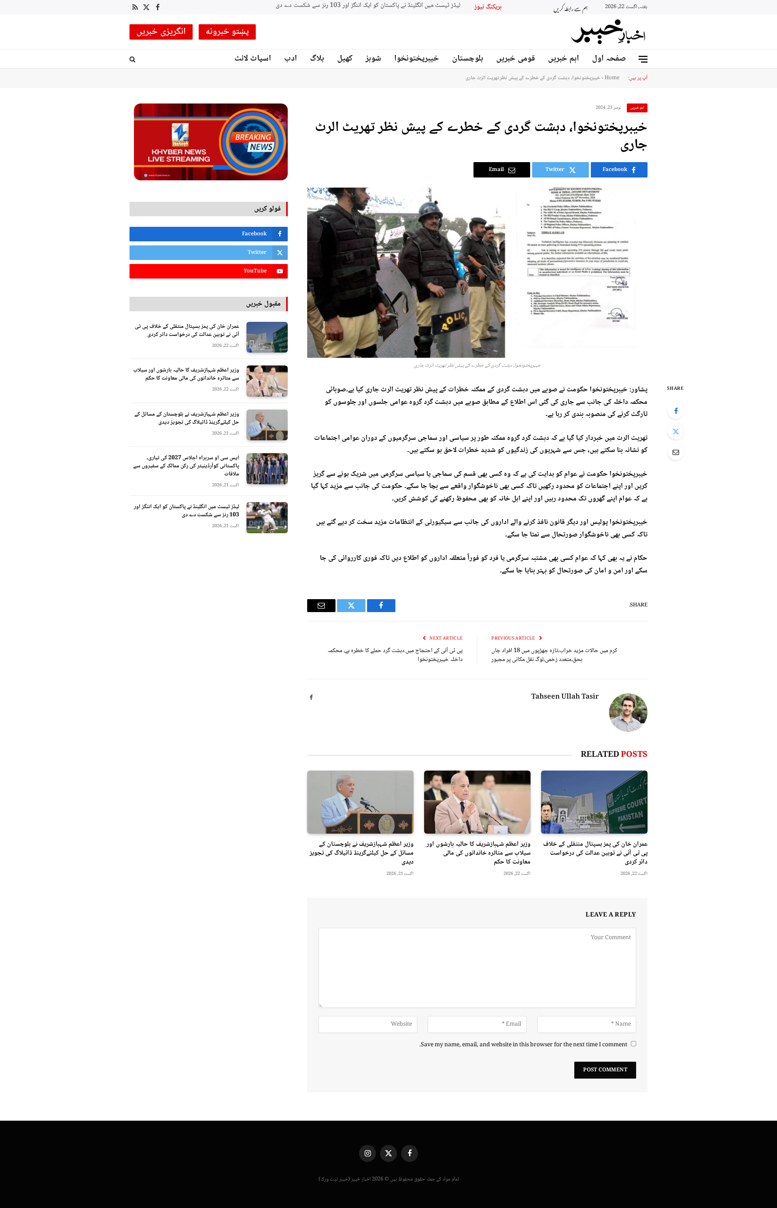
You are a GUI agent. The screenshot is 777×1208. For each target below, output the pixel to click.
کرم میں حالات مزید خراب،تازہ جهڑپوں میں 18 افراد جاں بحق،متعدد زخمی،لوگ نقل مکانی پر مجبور (554, 655)
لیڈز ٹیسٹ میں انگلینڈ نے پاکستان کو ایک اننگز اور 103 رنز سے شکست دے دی (186, 511)
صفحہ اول (609, 59)
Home (612, 78)
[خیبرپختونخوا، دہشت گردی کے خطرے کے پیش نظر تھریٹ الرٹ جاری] (477, 273)
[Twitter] (676, 431)
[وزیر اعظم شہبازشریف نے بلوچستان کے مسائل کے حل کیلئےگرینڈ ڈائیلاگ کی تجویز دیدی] (360, 802)
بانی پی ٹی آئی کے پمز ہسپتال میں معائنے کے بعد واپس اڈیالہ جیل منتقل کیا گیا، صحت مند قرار (379, 6)
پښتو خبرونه (227, 32)
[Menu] (643, 59)
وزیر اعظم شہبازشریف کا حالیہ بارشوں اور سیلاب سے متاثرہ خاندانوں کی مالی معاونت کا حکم (479, 853)
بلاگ (317, 59)
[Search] (133, 59)
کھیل (344, 59)
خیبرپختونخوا (416, 59)
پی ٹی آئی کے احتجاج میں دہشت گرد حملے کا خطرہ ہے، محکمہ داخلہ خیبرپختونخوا (395, 655)
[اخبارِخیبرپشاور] (608, 32)
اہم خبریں (563, 59)
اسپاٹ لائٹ (252, 59)
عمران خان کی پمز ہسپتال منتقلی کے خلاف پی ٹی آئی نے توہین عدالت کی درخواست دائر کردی (595, 853)
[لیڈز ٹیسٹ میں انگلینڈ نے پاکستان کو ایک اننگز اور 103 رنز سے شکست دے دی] (267, 517)
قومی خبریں (515, 59)
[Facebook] (676, 411)
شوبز (373, 59)
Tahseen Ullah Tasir (565, 697)
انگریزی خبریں (161, 32)
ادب (290, 59)
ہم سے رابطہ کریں (571, 7)
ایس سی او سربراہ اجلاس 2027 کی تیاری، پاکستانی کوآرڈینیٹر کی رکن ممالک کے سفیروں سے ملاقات (186, 466)
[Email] (676, 452)
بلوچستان (467, 59)
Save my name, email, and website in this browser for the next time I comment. (523, 1045)
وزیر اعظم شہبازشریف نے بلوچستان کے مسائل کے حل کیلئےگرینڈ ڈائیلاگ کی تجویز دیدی (362, 853)
